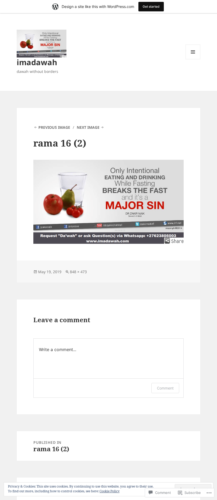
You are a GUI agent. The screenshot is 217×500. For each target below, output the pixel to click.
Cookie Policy (110, 491)
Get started (151, 6)
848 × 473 (78, 271)
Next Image (88, 127)
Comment (165, 388)
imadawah (37, 62)
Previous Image (54, 127)
